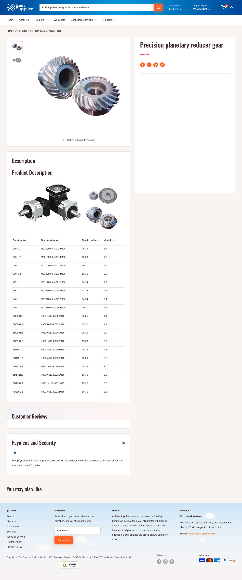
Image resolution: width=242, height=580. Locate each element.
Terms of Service (16, 536)
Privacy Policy (14, 546)
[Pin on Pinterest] (149, 64)
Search (10, 516)
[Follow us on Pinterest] (171, 561)
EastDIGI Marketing (81, 557)
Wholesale (59, 19)
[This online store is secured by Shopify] (70, 565)
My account (200, 9)
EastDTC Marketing (103, 557)
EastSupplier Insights (82, 19)
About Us (24, 19)
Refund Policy (14, 541)
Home (10, 19)
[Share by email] (162, 64)
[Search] (158, 7)
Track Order (13, 526)
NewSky (146, 54)
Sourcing (107, 19)
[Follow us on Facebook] (159, 561)
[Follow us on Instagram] (165, 561)
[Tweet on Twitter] (155, 64)
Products (39, 19)
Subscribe (63, 540)
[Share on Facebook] (142, 64)
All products (21, 31)
